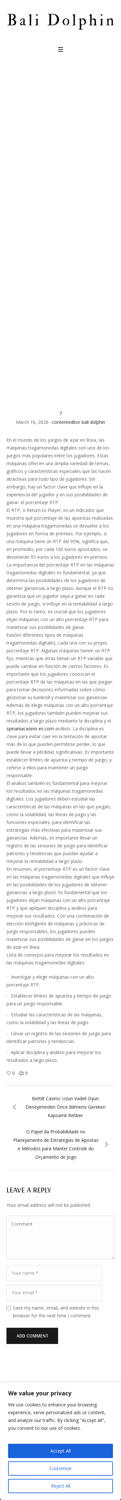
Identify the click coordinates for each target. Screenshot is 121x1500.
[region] (60, 1441)
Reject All (60, 1486)
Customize (60, 1468)
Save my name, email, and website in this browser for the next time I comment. (56, 1312)
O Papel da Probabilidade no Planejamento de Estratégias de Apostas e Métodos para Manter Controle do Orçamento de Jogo (55, 1144)
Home (13, 320)
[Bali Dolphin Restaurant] (60, 18)
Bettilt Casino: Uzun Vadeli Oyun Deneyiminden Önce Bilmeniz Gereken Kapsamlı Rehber (65, 1106)
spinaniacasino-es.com (30, 728)
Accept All (60, 1451)
